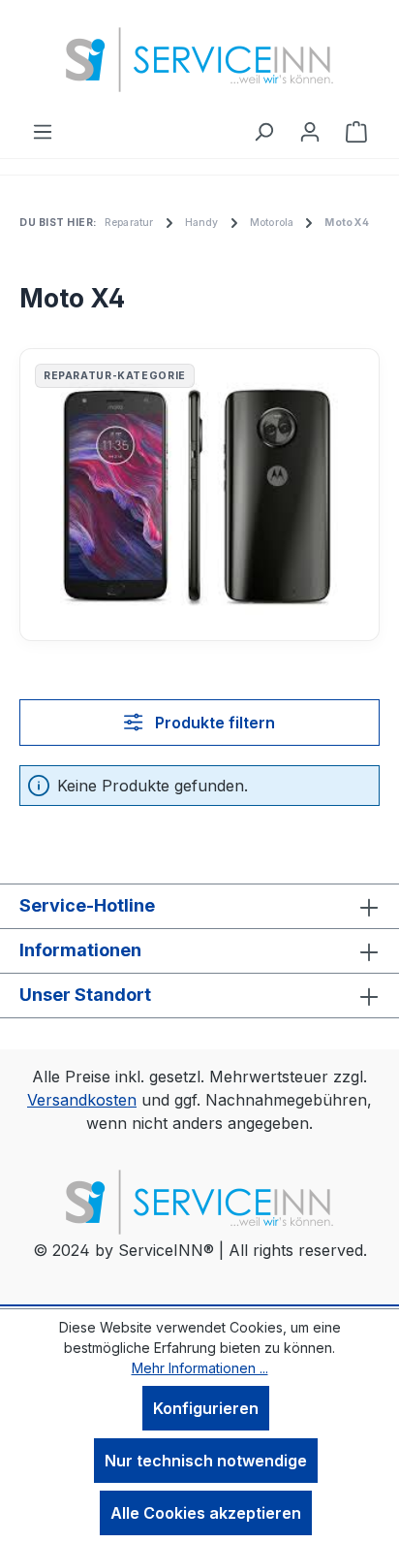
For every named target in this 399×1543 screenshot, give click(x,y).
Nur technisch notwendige (206, 1460)
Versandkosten (82, 1099)
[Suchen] (263, 131)
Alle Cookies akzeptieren (205, 1513)
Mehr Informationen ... (200, 1368)
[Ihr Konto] (310, 131)
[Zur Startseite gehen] (199, 59)
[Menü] (42, 131)
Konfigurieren (206, 1408)
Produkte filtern (213, 722)
